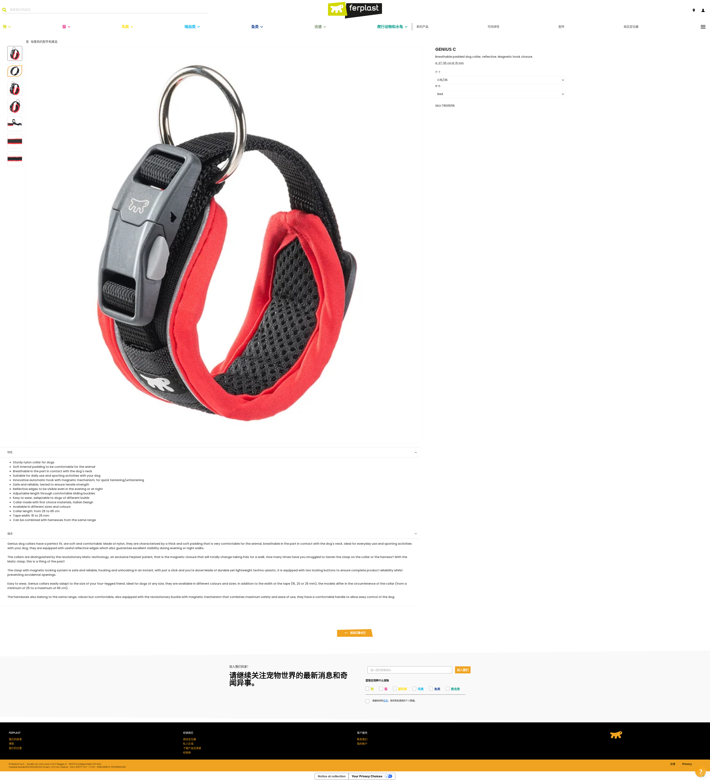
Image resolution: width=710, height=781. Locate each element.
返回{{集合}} (358, 633)
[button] (700, 771)
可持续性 (493, 27)
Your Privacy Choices (367, 776)
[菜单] (703, 26)
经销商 (187, 752)
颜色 (438, 86)
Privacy (687, 764)
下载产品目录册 (192, 748)
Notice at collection (332, 776)
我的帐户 (362, 743)
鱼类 (255, 26)
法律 (672, 764)
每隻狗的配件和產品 (44, 42)
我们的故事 (15, 739)
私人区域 (188, 743)
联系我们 (362, 739)
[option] (224, 245)
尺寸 (438, 72)
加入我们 (463, 670)
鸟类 (125, 26)
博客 (11, 743)
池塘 (318, 26)
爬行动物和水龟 (390, 26)
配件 (561, 27)
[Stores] (693, 10)
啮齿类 (190, 26)
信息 (385, 700)
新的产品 (422, 27)
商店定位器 (631, 27)
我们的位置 (15, 748)
